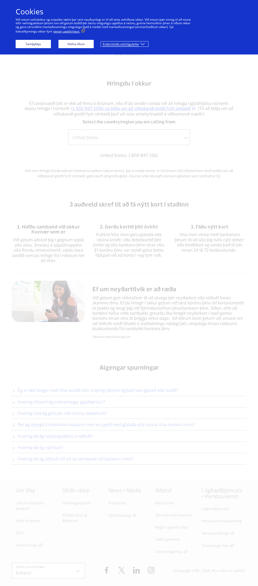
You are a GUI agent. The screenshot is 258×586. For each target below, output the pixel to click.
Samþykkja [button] (33, 44)
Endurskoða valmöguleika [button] (121, 44)
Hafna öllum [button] (76, 44)
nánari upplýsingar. (66, 31)
